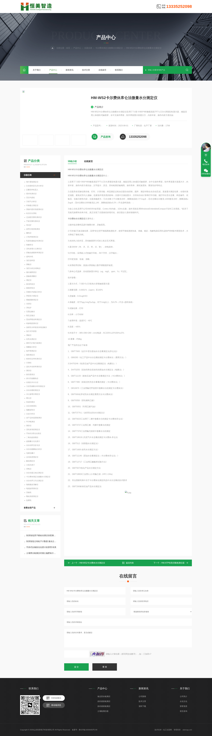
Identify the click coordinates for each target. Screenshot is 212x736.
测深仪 (28, 371)
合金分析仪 (30, 414)
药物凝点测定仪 (32, 205)
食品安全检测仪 (103, 696)
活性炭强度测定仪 (33, 429)
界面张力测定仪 (32, 296)
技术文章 (86, 70)
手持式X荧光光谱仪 (33, 433)
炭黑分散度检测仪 (33, 229)
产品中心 (53, 70)
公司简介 (183, 696)
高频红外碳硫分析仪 (34, 292)
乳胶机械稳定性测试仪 (34, 241)
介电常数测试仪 (32, 237)
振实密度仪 (30, 374)
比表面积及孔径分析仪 (34, 186)
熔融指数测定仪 (32, 300)
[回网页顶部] (206, 155)
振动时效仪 (30, 284)
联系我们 (119, 70)
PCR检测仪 (30, 422)
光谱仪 (28, 304)
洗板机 (28, 492)
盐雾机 (28, 500)
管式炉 (28, 225)
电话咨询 (205, 164)
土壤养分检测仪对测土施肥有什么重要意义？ (41, 553)
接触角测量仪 (31, 276)
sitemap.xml (187, 730)
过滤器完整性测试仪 (34, 217)
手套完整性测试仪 (33, 221)
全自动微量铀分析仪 (34, 449)
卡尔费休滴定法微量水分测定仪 (109, 48)
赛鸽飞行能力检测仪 (34, 343)
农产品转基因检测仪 (34, 418)
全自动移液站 (31, 406)
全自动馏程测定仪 (33, 390)
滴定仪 (28, 280)
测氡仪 (28, 264)
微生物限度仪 (31, 272)
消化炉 (28, 308)
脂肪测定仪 (30, 355)
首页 (24, 70)
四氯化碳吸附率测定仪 (34, 253)
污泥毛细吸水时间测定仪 (35, 386)
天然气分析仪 (31, 201)
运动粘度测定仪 (32, 457)
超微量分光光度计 (33, 441)
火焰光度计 (30, 465)
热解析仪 (29, 245)
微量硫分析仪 (31, 347)
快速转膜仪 (30, 402)
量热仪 (28, 233)
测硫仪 (28, 335)
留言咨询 (183, 711)
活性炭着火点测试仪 (34, 249)
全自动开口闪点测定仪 (34, 481)
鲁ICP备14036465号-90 (88, 730)
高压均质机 (30, 198)
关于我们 (37, 70)
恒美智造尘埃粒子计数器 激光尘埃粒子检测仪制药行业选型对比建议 (41, 541)
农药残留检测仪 (103, 701)
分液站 (28, 363)
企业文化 (183, 701)
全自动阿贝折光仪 (33, 445)
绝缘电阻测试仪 (32, 323)
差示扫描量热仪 (32, 378)
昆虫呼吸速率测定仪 (34, 319)
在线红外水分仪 (32, 382)
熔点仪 (28, 398)
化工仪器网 (167, 730)
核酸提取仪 (30, 410)
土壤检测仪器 (102, 711)
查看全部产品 (30, 508)
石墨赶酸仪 (30, 312)
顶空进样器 (30, 260)
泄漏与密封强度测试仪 (34, 209)
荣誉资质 (183, 706)
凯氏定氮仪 (30, 315)
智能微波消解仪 (32, 485)
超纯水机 (29, 256)
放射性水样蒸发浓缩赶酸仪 (36, 327)
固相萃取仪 (30, 288)
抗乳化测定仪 (31, 339)
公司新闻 (142, 696)
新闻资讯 (69, 70)
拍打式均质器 (31, 331)
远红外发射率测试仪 (34, 367)
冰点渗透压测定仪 (33, 394)
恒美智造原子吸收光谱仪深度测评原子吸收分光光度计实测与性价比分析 (41, 535)
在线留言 (102, 70)
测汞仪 (28, 426)
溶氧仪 (28, 469)
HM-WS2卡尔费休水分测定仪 (92, 563)
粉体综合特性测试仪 (34, 359)
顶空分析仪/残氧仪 (33, 268)
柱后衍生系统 (31, 213)
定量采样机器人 (32, 190)
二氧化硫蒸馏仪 (32, 437)
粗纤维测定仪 (31, 351)
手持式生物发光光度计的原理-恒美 (41, 547)
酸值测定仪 (30, 461)
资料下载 (142, 706)
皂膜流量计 (30, 453)
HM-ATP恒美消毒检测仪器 (173, 563)
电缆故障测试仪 (32, 488)
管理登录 (177, 730)
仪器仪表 (88, 48)
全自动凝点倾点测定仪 (34, 473)
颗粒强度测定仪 (32, 496)
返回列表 (130, 563)
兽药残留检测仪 (103, 706)
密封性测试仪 (31, 194)
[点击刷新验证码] (97, 654)
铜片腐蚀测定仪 (32, 182)
